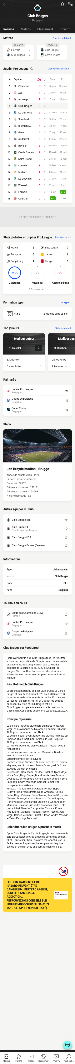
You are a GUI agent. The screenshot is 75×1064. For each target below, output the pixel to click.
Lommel (22, 165)
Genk (21, 132)
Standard (23, 119)
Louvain (23, 191)
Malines (22, 172)
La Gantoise (25, 112)
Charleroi (23, 86)
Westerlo (23, 185)
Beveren (22, 145)
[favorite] (62, 4)
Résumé (8, 29)
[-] (67, 1045)
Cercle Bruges (26, 152)
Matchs (26, 29)
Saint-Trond (25, 158)
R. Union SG (24, 125)
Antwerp (23, 99)
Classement (45, 29)
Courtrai (23, 198)
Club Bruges (25, 105)
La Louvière (24, 178)
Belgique (63, 589)
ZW (20, 92)
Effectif (65, 29)
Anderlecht (24, 139)
